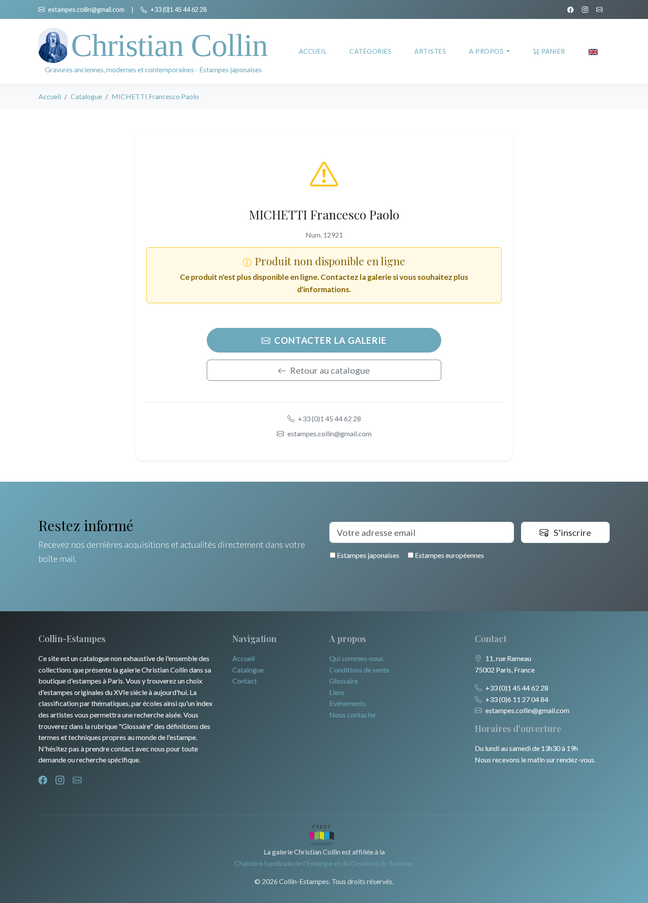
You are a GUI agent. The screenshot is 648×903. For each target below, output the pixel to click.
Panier (553, 51)
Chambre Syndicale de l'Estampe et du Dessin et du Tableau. (324, 863)
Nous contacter (352, 714)
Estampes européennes (448, 555)
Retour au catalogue (330, 370)
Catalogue (86, 96)
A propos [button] (487, 51)
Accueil (313, 51)
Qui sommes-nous (356, 658)
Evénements (347, 703)
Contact (244, 680)
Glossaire (343, 680)
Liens (337, 692)
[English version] (593, 51)
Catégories (370, 51)
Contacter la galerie (330, 340)
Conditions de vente (359, 669)
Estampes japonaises (367, 555)
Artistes (430, 51)
